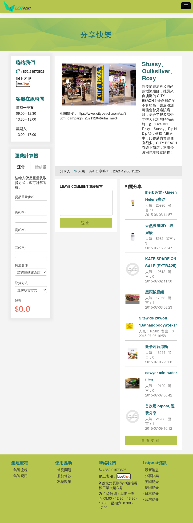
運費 (21, 167)
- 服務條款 (63, 475)
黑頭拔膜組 (154, 291)
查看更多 (151, 440)
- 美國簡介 (151, 481)
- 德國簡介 (151, 487)
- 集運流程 (19, 469)
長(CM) (20, 212)
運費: (18, 300)
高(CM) (20, 247)
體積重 (40, 167)
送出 (86, 222)
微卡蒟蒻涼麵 (156, 346)
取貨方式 (21, 282)
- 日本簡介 (151, 493)
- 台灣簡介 (151, 499)
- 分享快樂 (151, 475)
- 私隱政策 (63, 481)
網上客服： (25, 78)
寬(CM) (20, 229)
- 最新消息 (151, 469)
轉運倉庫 (21, 265)
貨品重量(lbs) (25, 196)
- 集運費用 (19, 475)
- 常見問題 (63, 469)
